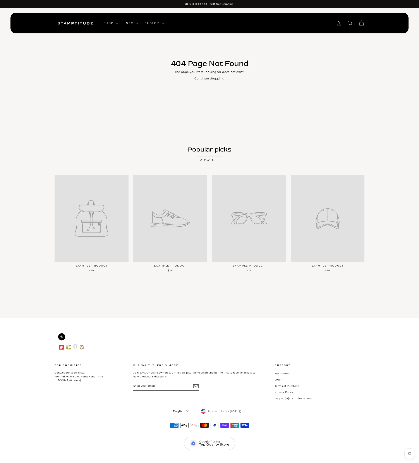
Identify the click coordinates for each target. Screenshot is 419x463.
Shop (109, 23)
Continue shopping (209, 78)
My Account (282, 373)
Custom (153, 23)
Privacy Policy (284, 392)
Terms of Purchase (287, 385)
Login (278, 379)
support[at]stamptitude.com (293, 398)
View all (209, 160)
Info (130, 23)
